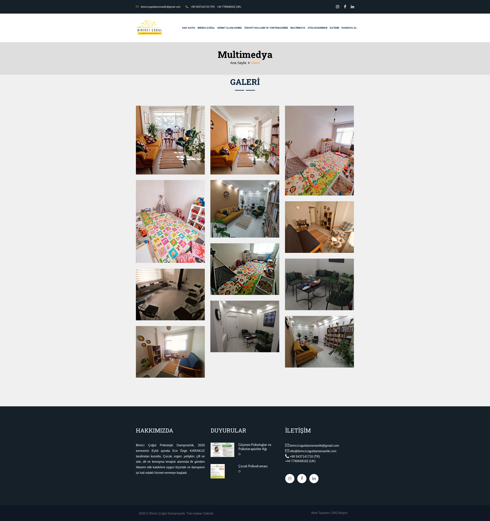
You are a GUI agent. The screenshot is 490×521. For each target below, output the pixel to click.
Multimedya (297, 28)
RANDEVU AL (349, 28)
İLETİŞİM (334, 28)
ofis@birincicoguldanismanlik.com (313, 451)
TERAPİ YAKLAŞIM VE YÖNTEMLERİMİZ (266, 28)
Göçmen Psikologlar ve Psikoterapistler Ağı (254, 447)
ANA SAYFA (188, 28)
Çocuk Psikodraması (253, 466)
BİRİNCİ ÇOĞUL (206, 28)
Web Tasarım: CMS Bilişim (329, 513)
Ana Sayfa (238, 63)
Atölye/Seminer (317, 28)
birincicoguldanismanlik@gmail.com (314, 445)
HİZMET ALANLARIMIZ (229, 28)
